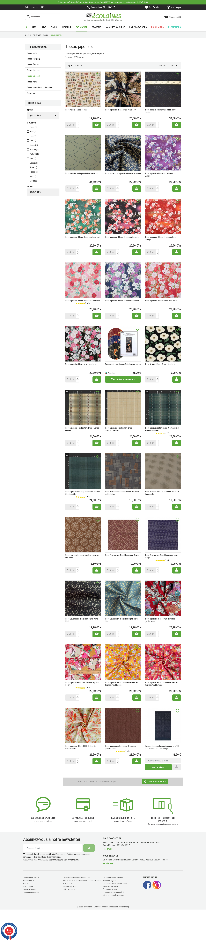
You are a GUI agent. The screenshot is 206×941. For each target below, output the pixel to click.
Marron (34, 149)
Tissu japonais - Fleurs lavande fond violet (122, 300)
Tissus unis (31, 93)
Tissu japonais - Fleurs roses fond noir (80, 364)
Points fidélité (28, 881)
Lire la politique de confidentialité (47, 857)
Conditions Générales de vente (115, 884)
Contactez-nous (29, 889)
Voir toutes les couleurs (123, 379)
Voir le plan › (108, 863)
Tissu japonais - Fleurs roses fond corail (161, 300)
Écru (33, 136)
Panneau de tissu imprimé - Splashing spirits (123, 364)
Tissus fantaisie (33, 58)
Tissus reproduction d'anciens (40, 87)
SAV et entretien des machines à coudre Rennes (82, 881)
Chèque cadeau (69, 889)
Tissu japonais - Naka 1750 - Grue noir (120, 110)
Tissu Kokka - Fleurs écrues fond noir (160, 364)
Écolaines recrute (110, 889)
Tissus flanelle (33, 64)
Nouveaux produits (70, 886)
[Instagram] (42, 7)
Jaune (34, 145)
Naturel (34, 154)
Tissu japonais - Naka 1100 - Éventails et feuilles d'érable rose (161, 683)
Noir (33, 158)
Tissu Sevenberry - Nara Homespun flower (122, 555)
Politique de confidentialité (113, 892)
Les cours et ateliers (31, 892)
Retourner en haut (157, 781)
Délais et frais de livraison (113, 878)
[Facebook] (47, 7)
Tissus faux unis (33, 70)
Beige (33, 127)
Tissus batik (32, 53)
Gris (33, 140)
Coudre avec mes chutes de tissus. (77, 878)
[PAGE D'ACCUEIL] (26, 27)
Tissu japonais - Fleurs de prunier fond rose (82, 300)
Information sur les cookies (113, 895)
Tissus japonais (33, 76)
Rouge (34, 172)
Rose (33, 167)
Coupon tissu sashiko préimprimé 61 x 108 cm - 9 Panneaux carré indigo (162, 747)
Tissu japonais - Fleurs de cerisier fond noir (122, 237)
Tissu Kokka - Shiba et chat (76, 110)
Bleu (33, 131)
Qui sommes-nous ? (31, 878)
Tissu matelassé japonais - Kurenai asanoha (123, 173)
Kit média (26, 884)
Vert (33, 176)
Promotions (67, 884)
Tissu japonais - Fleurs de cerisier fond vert (82, 237)
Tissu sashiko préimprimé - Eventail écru (81, 173)
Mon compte (28, 886)
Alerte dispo (158, 767)
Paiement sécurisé (110, 886)
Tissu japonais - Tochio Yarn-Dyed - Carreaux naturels (119, 429)
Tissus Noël (32, 81)
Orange (34, 163)
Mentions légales (109, 881)
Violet (34, 181)
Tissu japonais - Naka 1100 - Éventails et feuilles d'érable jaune (121, 683)
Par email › (108, 849)
